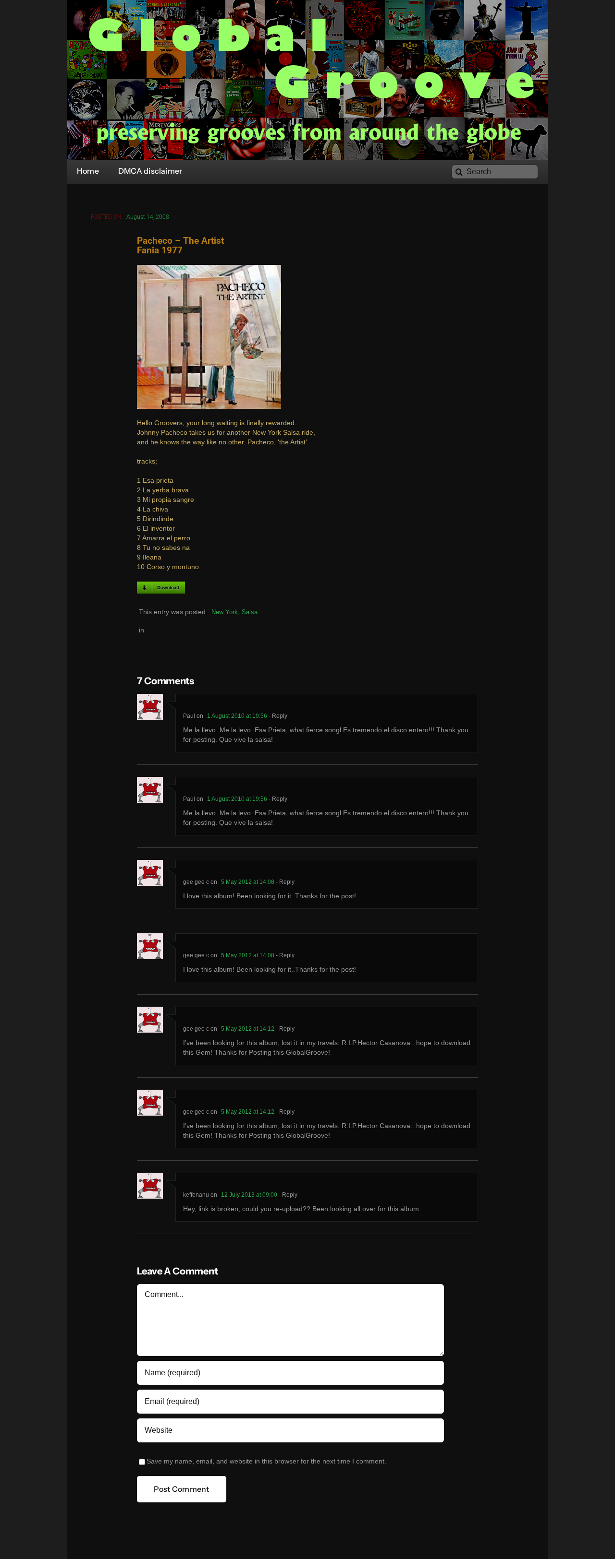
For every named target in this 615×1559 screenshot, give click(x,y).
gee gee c (196, 882)
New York (224, 612)
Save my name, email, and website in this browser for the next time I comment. (266, 1461)
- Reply (277, 716)
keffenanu (196, 1194)
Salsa (250, 612)
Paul (189, 716)
